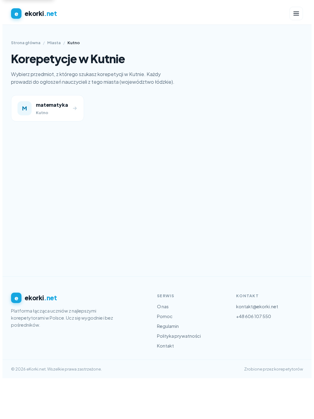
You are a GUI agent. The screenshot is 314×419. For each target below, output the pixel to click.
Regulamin (168, 326)
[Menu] (296, 13)
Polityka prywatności (179, 336)
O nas (163, 306)
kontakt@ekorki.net (257, 306)
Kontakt (165, 345)
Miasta (54, 42)
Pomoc (165, 316)
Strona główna (25, 42)
